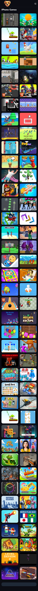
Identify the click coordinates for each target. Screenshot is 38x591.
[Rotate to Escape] (28, 317)
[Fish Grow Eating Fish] (9, 289)
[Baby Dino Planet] (9, 445)
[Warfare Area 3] (9, 76)
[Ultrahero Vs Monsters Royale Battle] (28, 502)
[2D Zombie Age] (28, 360)
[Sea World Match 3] (9, 374)
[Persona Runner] (9, 232)
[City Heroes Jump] (9, 190)
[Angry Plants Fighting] (9, 218)
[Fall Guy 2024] (9, 147)
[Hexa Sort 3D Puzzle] (9, 332)
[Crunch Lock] (28, 218)
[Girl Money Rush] (28, 176)
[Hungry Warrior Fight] (28, 204)
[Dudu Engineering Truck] (28, 488)
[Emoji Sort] (9, 388)
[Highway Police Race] (9, 19)
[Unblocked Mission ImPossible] (9, 133)
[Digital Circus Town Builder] (9, 119)
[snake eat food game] (9, 459)
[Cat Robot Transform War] (28, 34)
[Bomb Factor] (28, 190)
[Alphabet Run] (28, 374)
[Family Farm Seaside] (28, 48)
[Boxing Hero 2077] (9, 530)
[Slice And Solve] (28, 417)
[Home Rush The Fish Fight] (28, 346)
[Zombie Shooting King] (28, 459)
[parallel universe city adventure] (9, 105)
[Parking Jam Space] (9, 403)
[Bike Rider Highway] (9, 90)
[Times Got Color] (9, 488)
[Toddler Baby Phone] (9, 275)
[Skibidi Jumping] (9, 317)
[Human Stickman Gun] (9, 516)
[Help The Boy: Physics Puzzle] (9, 161)
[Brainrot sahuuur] (28, 403)
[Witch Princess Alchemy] (28, 76)
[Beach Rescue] (28, 289)
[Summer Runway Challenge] (28, 445)
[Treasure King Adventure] (28, 261)
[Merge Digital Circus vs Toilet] (28, 90)
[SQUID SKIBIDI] (28, 133)
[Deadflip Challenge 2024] (9, 176)
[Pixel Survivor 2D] (9, 48)
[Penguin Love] (28, 105)
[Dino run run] (28, 530)
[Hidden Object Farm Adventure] (28, 544)
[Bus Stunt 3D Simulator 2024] (28, 147)
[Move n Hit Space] (9, 473)
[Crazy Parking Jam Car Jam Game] (28, 388)
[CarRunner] (28, 573)
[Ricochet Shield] (9, 246)
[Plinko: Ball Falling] (9, 573)
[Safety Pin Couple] (28, 119)
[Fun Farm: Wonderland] (9, 544)
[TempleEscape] (28, 431)
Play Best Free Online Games (7, 4)
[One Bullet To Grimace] (28, 246)
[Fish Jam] (9, 62)
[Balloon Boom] (28, 473)
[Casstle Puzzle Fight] (28, 161)
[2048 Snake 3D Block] (9, 204)
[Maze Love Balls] (9, 261)
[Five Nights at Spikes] (9, 360)
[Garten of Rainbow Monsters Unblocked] (28, 303)
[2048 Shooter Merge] (28, 332)
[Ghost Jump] (28, 559)
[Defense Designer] (9, 502)
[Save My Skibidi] (28, 275)
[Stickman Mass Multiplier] (9, 346)
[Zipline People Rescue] (9, 34)
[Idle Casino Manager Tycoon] (28, 19)
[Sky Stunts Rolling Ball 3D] (9, 303)
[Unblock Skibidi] (28, 62)
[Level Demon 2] (9, 559)
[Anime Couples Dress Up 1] (28, 232)
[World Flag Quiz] (28, 516)
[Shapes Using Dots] (9, 431)
